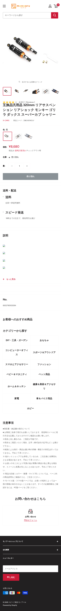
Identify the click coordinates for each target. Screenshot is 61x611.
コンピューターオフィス (16, 352)
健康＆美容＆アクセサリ (44, 386)
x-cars (6, 120)
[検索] (54, 15)
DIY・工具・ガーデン (17, 340)
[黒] (7, 136)
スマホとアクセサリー (16, 364)
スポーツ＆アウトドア (44, 352)
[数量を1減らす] (12, 166)
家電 (16, 398)
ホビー (30, 408)
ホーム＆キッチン (17, 386)
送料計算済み (20, 150)
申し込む (11, 577)
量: (4, 166)
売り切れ (30, 176)
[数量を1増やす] (27, 166)
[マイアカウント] (50, 6)
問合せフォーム (30, 520)
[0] (56, 6)
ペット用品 (44, 374)
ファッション (44, 364)
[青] (28, 136)
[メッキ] (18, 136)
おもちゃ (44, 340)
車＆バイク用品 (44, 398)
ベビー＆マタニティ (17, 374)
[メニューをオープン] (4, 6)
